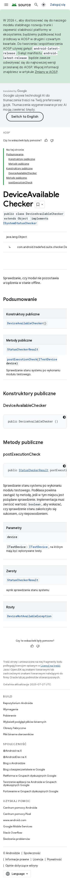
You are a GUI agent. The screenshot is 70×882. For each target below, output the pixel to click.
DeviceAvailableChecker (25, 323)
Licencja (38, 859)
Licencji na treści (50, 665)
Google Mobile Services (17, 826)
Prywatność (54, 859)
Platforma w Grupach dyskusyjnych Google (29, 775)
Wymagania (10, 709)
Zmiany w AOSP (46, 72)
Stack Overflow (12, 832)
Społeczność (32, 853)
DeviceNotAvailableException (29, 616)
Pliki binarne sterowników (18, 734)
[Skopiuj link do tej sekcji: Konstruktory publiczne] (60, 394)
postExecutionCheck (22, 359)
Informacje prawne (17, 859)
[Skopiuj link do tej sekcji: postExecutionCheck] (44, 454)
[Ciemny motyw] (64, 417)
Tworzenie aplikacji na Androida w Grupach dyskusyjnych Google (30, 783)
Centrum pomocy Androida (20, 807)
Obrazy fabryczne (14, 728)
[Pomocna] (46, 140)
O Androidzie (11, 853)
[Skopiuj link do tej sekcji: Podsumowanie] (41, 299)
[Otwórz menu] (6, 4)
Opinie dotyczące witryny (21, 865)
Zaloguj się (57, 4)
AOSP (6, 132)
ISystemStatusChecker (20, 223)
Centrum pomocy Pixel (17, 814)
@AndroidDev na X (15, 757)
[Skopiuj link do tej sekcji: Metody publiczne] (47, 442)
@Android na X (12, 750)
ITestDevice (48, 359)
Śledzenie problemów (16, 839)
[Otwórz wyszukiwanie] (36, 4)
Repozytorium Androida (18, 703)
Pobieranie (9, 715)
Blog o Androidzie (14, 763)
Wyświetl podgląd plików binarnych (24, 722)
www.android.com (14, 820)
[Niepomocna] (52, 140)
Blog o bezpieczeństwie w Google (24, 769)
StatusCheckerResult (22, 349)
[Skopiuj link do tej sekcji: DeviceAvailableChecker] (50, 406)
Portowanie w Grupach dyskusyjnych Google (30, 791)
